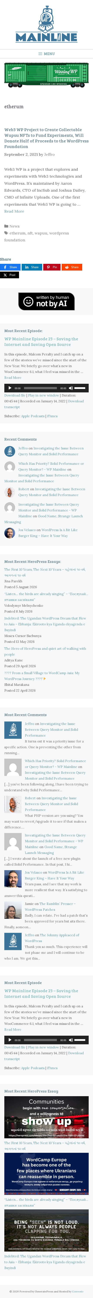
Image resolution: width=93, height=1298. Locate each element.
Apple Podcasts (33, 416)
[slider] (80, 388)
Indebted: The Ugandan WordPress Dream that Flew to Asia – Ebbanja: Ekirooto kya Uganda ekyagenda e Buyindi (45, 624)
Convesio (77, 1291)
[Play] (10, 388)
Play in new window (43, 395)
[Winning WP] (46, 86)
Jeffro (23, 448)
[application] (46, 388)
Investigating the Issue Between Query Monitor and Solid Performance (51, 729)
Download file (15, 395)
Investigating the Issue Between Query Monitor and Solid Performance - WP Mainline (48, 510)
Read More (14, 211)
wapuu (41, 233)
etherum (18, 233)
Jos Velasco (27, 530)
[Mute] (71, 388)
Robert (23, 489)
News (15, 226)
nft (30, 233)
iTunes (52, 416)
